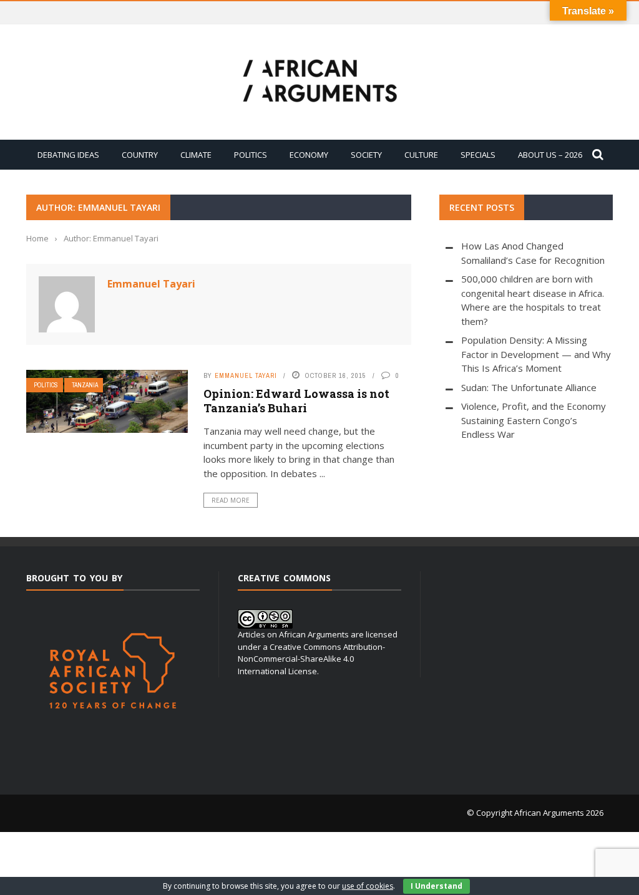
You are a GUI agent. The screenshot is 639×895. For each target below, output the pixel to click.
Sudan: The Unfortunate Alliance (529, 387)
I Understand (436, 886)
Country (140, 154)
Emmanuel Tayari (151, 284)
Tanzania (85, 385)
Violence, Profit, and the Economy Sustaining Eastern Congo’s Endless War (533, 420)
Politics (250, 154)
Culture (421, 154)
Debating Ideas (68, 154)
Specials (478, 154)
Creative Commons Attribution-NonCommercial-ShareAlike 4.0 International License (311, 659)
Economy (309, 154)
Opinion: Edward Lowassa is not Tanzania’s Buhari (296, 400)
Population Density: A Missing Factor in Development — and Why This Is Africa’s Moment (536, 354)
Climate (196, 154)
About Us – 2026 (550, 154)
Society (366, 154)
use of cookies (367, 886)
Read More (231, 500)
